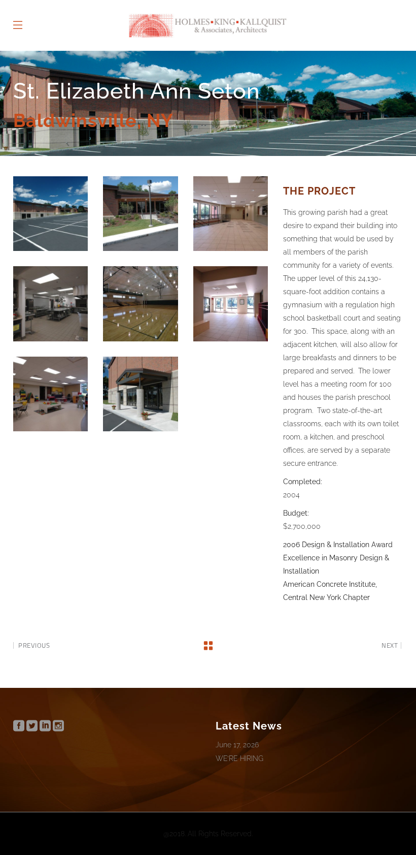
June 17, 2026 (237, 745)
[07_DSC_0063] (230, 303)
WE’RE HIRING (239, 758)
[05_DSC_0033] (50, 303)
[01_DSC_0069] (50, 213)
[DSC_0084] (140, 394)
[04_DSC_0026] (230, 213)
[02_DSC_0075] (140, 213)
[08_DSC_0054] (50, 394)
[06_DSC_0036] (140, 303)
